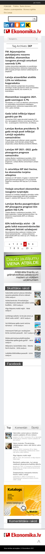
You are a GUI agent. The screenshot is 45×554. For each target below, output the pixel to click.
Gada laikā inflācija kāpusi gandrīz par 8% (20, 115)
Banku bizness (25, 6)
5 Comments (26, 468)
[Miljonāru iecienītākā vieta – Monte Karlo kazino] (38, 350)
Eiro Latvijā (8, 13)
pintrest (17, 25)
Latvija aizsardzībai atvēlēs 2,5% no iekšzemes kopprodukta (20, 80)
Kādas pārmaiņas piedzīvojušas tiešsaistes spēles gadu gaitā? (17, 339)
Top (8, 427)
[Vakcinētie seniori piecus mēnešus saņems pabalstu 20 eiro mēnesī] (38, 297)
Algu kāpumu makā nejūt (15, 308)
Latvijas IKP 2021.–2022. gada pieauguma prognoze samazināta (21, 152)
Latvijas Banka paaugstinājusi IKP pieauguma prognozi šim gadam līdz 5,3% (22, 206)
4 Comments (25, 478)
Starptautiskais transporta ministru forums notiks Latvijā (25, 473)
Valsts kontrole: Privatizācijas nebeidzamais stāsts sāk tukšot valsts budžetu (19, 302)
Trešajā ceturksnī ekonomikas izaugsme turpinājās (22, 190)
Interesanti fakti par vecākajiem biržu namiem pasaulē (17, 332)
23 (27, 248)
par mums (36, 3)
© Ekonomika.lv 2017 (27, 548)
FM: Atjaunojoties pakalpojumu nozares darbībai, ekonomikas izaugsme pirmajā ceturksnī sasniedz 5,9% (21, 57)
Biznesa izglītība (30, 9)
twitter (22, 25)
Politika (16, 6)
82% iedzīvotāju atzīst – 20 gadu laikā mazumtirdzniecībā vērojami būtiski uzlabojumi (22, 226)
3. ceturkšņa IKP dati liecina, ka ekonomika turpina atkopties (21, 172)
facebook (12, 25)
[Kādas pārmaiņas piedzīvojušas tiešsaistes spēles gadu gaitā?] (38, 342)
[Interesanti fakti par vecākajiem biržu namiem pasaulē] (38, 335)
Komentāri (21, 427)
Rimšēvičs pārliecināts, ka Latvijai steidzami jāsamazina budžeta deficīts (27, 463)
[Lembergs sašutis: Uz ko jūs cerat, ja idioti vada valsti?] (38, 320)
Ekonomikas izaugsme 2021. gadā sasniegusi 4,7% (21, 98)
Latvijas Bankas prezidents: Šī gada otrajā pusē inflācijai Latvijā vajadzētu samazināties (22, 133)
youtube (28, 25)
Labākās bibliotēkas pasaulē (16, 353)
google (6, 25)
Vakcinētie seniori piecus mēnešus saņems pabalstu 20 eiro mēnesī (18, 294)
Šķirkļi (35, 427)
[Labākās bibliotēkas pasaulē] (38, 357)
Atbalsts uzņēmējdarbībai (13, 9)
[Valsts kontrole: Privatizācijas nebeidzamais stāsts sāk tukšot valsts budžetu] (38, 305)
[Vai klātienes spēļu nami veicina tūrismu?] (38, 327)
